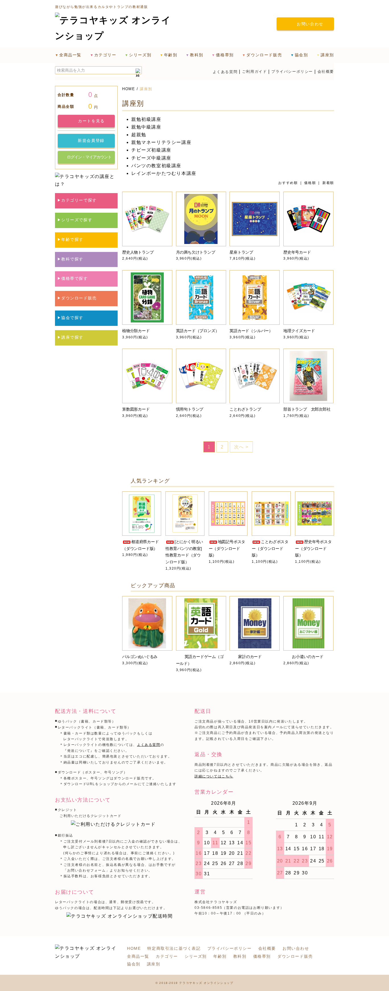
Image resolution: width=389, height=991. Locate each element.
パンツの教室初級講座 (156, 165)
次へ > (241, 446)
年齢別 (220, 956)
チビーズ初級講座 (151, 150)
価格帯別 (262, 956)
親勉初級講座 (146, 119)
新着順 (328, 183)
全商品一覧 (70, 55)
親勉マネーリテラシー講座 (161, 142)
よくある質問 (225, 72)
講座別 (146, 89)
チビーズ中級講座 (151, 158)
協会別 (133, 964)
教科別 (240, 956)
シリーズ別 (196, 956)
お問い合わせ (295, 948)
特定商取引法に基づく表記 (173, 948)
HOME (128, 89)
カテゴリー (167, 956)
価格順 (310, 183)
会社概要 (326, 71)
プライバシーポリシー (292, 71)
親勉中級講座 (146, 127)
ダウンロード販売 (295, 956)
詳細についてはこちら (214, 776)
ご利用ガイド (254, 71)
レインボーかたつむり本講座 (163, 173)
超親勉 (138, 134)
